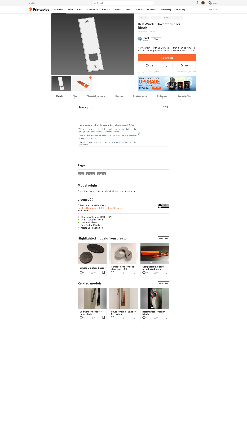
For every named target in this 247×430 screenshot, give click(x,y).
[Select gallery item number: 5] (127, 262)
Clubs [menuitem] (79, 9)
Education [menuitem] (151, 9)
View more (163, 238)
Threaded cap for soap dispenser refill (122, 267)
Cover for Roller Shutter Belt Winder (123, 312)
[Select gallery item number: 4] (125, 262)
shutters (101, 174)
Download (168, 57)
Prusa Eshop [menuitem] (166, 9)
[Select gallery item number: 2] (121, 262)
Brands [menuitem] (118, 9)
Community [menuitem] (92, 9)
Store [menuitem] (70, 9)
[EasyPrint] (197, 3)
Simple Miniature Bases (92, 268)
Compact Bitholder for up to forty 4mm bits (153, 267)
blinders (90, 174)
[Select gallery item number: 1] (119, 262)
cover (80, 174)
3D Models (144, 18)
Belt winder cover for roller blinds (91, 312)
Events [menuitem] (128, 9)
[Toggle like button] (81, 272)
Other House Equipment (174, 18)
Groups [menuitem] (139, 9)
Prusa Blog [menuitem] (181, 9)
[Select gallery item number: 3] (123, 262)
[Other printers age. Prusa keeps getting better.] (167, 83)
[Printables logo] (39, 9)
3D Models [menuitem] (58, 9)
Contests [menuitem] (106, 9)
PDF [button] (166, 107)
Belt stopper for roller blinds (153, 312)
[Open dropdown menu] (193, 23)
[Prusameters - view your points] (203, 2)
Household (156, 18)
